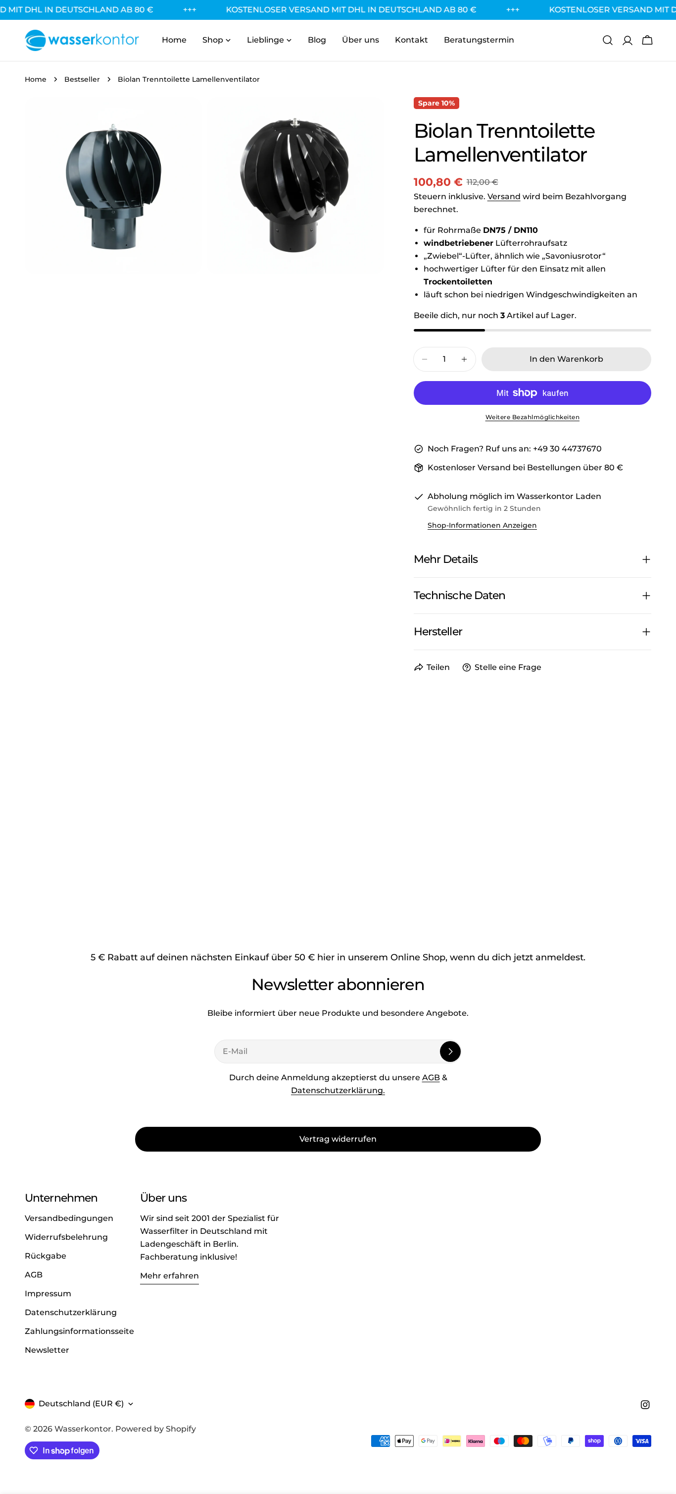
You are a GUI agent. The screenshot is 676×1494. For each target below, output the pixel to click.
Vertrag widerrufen (338, 1139)
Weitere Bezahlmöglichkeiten (532, 417)
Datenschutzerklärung (71, 1312)
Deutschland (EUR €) (81, 1403)
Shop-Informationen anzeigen (482, 525)
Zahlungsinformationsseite (79, 1331)
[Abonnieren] (450, 1051)
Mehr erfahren (169, 1275)
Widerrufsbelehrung (66, 1237)
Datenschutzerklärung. (338, 1090)
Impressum (48, 1293)
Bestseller (82, 79)
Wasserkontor (82, 1429)
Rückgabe (45, 1256)
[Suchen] (608, 40)
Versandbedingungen (69, 1218)
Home (36, 79)
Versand (504, 196)
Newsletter (47, 1350)
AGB (431, 1077)
